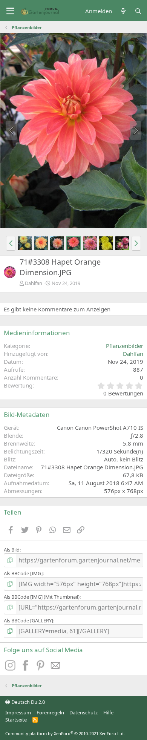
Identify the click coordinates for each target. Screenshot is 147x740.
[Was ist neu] (123, 11)
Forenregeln (50, 712)
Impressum (18, 712)
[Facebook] (26, 668)
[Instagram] (11, 668)
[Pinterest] (41, 668)
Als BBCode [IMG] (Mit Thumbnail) (42, 596)
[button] (10, 11)
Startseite (16, 719)
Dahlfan (33, 283)
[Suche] (138, 11)
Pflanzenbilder (124, 345)
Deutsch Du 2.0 (27, 702)
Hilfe (108, 712)
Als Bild (12, 549)
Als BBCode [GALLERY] (28, 620)
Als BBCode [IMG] (23, 573)
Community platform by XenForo (65, 733)
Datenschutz (83, 712)
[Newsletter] (56, 668)
